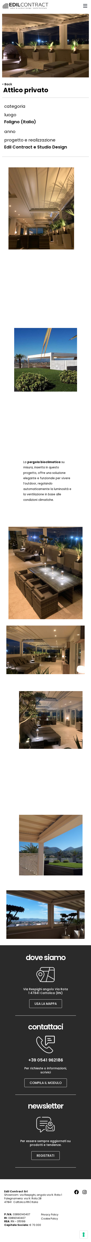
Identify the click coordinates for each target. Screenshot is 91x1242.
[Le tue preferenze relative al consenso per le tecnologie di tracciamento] (84, 1235)
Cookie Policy (49, 1218)
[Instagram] (84, 1192)
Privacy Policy (49, 1214)
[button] (85, 6)
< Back (7, 84)
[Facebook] (76, 1192)
